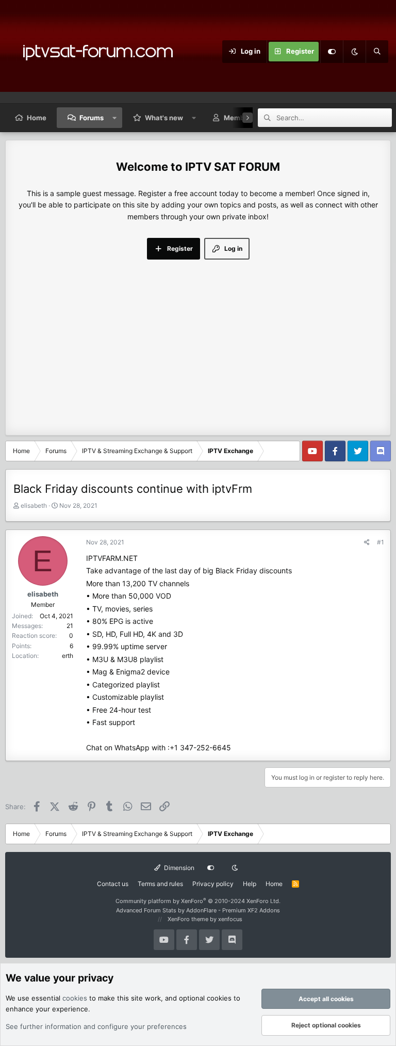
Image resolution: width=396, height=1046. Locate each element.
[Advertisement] (198, 337)
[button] (114, 117)
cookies (74, 998)
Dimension (178, 868)
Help (249, 884)
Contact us (112, 884)
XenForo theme (188, 919)
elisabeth (34, 505)
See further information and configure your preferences (96, 1026)
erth (67, 655)
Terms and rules (160, 884)
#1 (380, 542)
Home (36, 118)
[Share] (366, 542)
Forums (91, 118)
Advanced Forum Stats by (198, 910)
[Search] (377, 51)
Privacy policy (213, 884)
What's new (164, 118)
